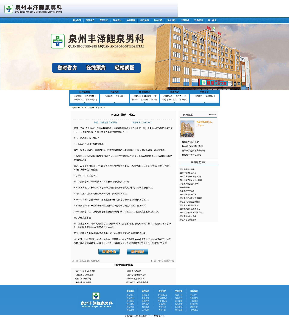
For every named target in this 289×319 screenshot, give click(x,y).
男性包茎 (119, 96)
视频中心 (178, 298)
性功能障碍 (144, 92)
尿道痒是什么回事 (187, 169)
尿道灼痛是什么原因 (188, 173)
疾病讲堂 (178, 304)
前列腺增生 (89, 96)
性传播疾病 (162, 301)
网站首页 (77, 20)
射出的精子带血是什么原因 (191, 180)
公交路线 (194, 310)
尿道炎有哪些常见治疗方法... (191, 213)
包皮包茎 (158, 20)
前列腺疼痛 (77, 100)
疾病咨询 (194, 298)
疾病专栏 (162, 291)
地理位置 (194, 307)
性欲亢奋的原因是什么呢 (89, 261)
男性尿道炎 (167, 96)
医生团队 (117, 20)
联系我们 (198, 20)
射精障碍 (144, 100)
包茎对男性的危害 (133, 271)
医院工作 (145, 295)
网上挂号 (212, 20)
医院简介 (90, 20)
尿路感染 (172, 100)
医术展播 (178, 301)
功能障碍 (131, 20)
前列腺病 (144, 20)
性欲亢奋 (99, 108)
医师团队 (130, 301)
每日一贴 (178, 295)
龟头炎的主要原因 (187, 191)
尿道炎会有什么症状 (188, 216)
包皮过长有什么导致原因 (85, 271)
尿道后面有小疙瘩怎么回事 (191, 177)
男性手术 (162, 307)
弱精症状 (198, 96)
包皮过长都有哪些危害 (84, 275)
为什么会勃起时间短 (166, 261)
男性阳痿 (137, 96)
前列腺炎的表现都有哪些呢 (137, 282)
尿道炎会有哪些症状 (188, 195)
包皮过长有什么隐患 (83, 279)
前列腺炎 (78, 96)
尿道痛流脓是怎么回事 (135, 279)
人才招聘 (145, 310)
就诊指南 (194, 291)
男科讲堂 (178, 291)
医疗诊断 (130, 304)
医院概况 (130, 291)
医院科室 (130, 298)
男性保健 (178, 310)
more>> (212, 115)
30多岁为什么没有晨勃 (189, 184)
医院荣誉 (130, 307)
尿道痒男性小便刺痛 (83, 282)
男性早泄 (147, 96)
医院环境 (130, 310)
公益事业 (145, 298)
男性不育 (204, 92)
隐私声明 (194, 304)
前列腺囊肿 (90, 100)
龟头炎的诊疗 (185, 187)
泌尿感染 (171, 20)
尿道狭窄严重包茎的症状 (190, 202)
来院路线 (185, 20)
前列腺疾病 (84, 92)
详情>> (200, 125)
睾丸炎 (178, 96)
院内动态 (145, 304)
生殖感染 (174, 92)
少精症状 (209, 96)
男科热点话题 (198, 162)
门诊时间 (194, 301)
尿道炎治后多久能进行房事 (191, 198)
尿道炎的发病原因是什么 (190, 209)
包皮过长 (108, 96)
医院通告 (145, 301)
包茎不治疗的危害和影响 (136, 275)
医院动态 (104, 20)
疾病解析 (178, 307)
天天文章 (188, 114)
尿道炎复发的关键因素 (189, 205)
